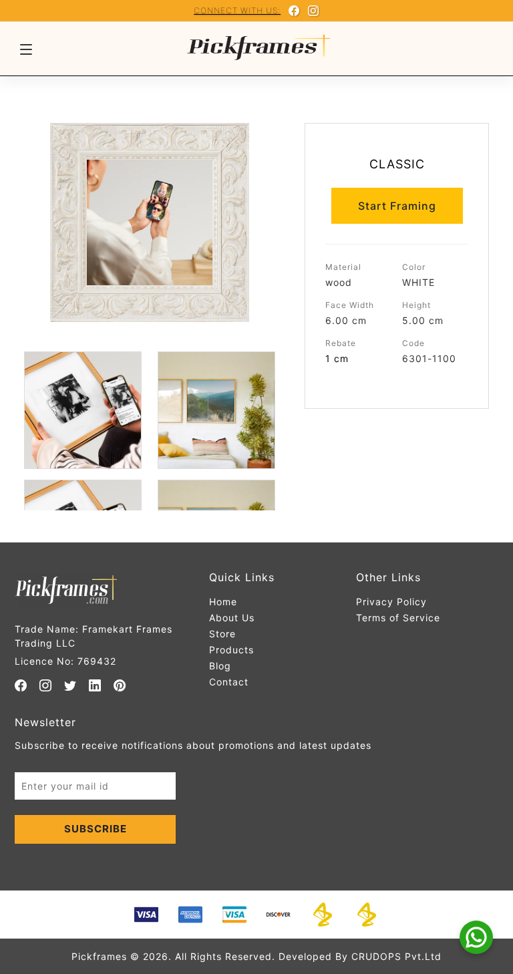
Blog (220, 665)
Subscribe (95, 828)
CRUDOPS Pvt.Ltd (396, 956)
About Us (231, 617)
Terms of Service (398, 617)
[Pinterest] (120, 685)
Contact (228, 681)
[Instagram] (313, 10)
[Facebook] (294, 10)
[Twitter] (70, 685)
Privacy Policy (391, 601)
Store (222, 633)
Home (223, 601)
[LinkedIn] (95, 685)
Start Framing (397, 205)
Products (231, 649)
